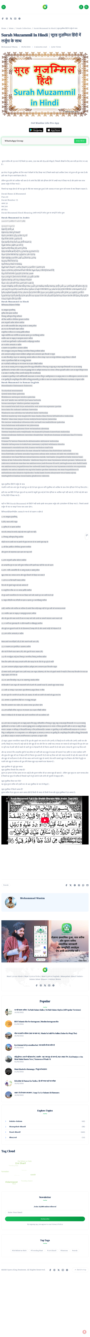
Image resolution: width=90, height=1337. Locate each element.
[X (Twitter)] (11, 18)
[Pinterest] (19, 18)
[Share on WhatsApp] (83, 885)
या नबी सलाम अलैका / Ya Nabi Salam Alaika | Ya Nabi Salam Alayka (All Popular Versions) (47, 1010)
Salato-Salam (15, 1121)
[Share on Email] (87, 885)
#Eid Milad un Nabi (19, 1250)
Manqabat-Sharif (17, 1127)
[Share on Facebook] (66, 885)
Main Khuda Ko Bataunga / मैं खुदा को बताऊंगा (30, 1069)
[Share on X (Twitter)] (70, 885)
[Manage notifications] (84, 1332)
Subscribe (45, 1219)
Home (3, 28)
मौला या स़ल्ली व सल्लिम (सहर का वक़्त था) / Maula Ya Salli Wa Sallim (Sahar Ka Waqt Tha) (45, 1033)
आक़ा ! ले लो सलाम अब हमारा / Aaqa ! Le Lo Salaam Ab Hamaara (36, 1092)
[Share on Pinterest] (75, 885)
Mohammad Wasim (9, 47)
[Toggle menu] (3, 7)
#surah (6, 885)
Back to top (81, 1270)
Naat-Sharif (15, 1132)
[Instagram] (7, 18)
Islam (11, 28)
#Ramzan (64, 1250)
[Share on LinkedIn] (79, 885)
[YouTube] (15, 18)
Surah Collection (23, 28)
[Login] (81, 7)
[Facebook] (2, 18)
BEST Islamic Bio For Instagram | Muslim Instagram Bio (36, 1021)
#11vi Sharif (51, 1250)
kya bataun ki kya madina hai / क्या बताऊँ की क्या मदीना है (34, 1045)
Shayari (13, 1137)
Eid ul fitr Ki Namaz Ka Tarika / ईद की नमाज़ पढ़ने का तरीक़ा (35, 1081)
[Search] (86, 7)
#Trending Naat (37, 1250)
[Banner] (45, 941)
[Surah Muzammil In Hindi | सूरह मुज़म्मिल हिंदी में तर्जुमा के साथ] (45, 84)
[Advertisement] (45, 152)
